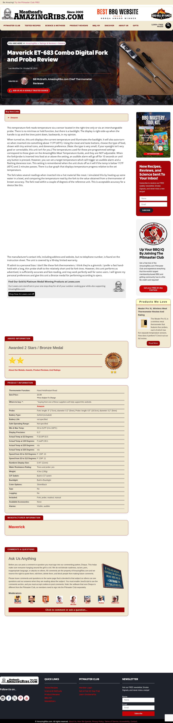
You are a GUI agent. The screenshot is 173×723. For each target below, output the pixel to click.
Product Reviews (79, 25)
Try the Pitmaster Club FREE (27, 2)
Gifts (135, 25)
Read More (153, 343)
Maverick (17, 527)
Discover (109, 25)
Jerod (87, 603)
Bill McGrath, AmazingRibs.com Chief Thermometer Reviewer (62, 81)
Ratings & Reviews (48, 43)
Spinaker (59, 603)
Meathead (17, 603)
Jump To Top (153, 720)
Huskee (101, 603)
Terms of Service (111, 721)
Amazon (14, 118)
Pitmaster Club (12, 25)
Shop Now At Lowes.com (20, 294)
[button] (168, 26)
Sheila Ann (115, 603)
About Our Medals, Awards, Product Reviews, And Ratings (34, 370)
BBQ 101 (96, 25)
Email (124, 704)
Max (31, 603)
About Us (123, 25)
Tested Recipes (32, 25)
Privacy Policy (98, 721)
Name (124, 697)
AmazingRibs (31, 43)
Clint (45, 603)
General (61, 43)
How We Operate (84, 721)
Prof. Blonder (73, 603)
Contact (134, 721)
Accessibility (124, 721)
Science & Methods (55, 25)
